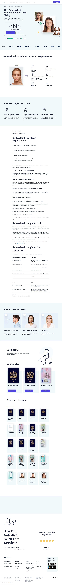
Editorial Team (39, 566)
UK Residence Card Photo (8, 566)
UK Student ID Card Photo (10, 481)
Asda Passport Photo (11, 449)
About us (38, 563)
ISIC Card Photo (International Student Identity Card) (44, 465)
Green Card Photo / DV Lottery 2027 (21, 464)
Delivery (16, 568)
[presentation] (31, 292)
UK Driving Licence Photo (21, 433)
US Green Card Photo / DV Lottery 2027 (32, 464)
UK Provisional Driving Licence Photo (44, 433)
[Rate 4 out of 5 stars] (49, 541)
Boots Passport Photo (33, 418)
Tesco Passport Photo (22, 418)
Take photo (20, 32)
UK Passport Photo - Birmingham (32, 449)
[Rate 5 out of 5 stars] (52, 541)
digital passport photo (20, 243)
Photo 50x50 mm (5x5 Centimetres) (33, 481)
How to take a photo (18, 563)
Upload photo (57, 2)
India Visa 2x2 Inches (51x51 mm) (10, 464)
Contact (38, 568)
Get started (12, 390)
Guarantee (17, 566)
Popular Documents (10, 404)
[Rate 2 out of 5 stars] (44, 541)
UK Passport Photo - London (33, 433)
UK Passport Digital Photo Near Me (10, 418)
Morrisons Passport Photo (43, 418)
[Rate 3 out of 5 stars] (46, 541)
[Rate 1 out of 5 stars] (41, 541)
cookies (9, 582)
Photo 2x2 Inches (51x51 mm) (22, 481)
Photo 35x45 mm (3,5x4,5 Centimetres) (44, 481)
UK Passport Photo (7, 563)
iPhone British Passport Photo (22, 449)
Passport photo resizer (29, 563)
